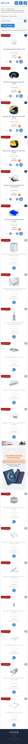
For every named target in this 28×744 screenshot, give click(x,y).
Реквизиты (14, 734)
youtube (17, 732)
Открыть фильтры (8, 25)
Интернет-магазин (10, 9)
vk (10, 732)
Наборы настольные (5, 12)
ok (15, 732)
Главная (3, 9)
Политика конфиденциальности (14, 738)
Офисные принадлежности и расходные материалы (12, 10)
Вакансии (14, 736)
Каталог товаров (6, 21)
